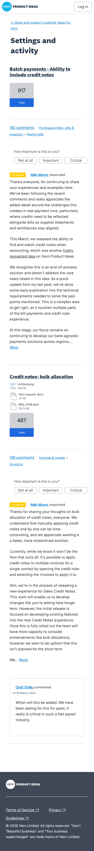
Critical (78, 161)
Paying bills (35, 134)
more (14, 347)
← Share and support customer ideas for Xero (41, 25)
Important (52, 161)
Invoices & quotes (52, 457)
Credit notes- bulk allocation (41, 376)
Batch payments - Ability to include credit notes (40, 72)
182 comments (22, 127)
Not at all (27, 161)
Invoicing (16, 464)
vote (22, 102)
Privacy (55, 809)
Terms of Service (20, 809)
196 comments (22, 457)
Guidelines (18, 817)
